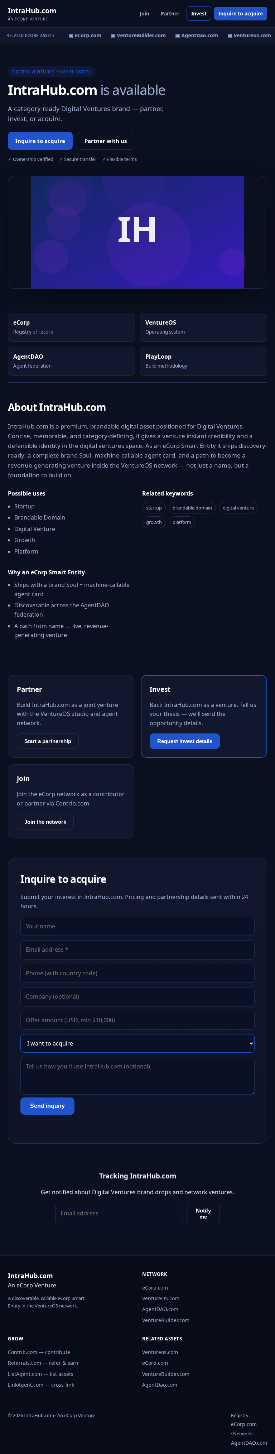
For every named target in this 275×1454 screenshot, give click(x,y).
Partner (170, 13)
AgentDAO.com (160, 1309)
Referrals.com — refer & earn (43, 1362)
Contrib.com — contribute (39, 1352)
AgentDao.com (159, 1384)
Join (144, 13)
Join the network (45, 822)
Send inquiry (47, 1106)
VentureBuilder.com (165, 1320)
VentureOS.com (160, 1298)
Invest (199, 13)
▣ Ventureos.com (246, 35)
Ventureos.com (160, 1352)
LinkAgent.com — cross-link (41, 1384)
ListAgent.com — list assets (40, 1374)
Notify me (203, 1213)
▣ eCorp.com (82, 35)
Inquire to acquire (240, 13)
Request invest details (184, 741)
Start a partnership (47, 741)
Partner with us (106, 140)
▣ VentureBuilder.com (135, 35)
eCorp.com (155, 1287)
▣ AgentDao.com (193, 35)
